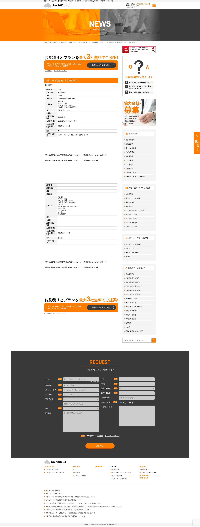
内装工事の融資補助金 (133, 294)
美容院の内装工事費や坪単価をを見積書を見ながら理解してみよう (67, 509)
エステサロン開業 (131, 214)
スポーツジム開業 (131, 226)
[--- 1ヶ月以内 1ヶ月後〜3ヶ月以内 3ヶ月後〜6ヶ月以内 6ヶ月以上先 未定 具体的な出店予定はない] (137, 388)
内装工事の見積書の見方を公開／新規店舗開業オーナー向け (65, 516)
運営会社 (143, 467)
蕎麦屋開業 (129, 156)
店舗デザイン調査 (131, 298)
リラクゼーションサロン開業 (135, 210)
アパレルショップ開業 (133, 290)
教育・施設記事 (117, 476)
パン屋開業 (129, 164)
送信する (100, 446)
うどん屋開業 (130, 152)
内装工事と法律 (131, 302)
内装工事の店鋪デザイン (134, 306)
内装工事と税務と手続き (134, 286)
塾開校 (128, 256)
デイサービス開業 (131, 248)
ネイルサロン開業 (131, 218)
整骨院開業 (129, 206)
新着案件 (49, 85)
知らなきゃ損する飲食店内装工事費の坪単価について (63, 500)
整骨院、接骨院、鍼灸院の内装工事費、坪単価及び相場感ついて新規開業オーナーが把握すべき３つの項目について (83, 506)
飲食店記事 (115, 469)
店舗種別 (77, 472)
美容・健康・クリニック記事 (121, 472)
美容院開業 (129, 194)
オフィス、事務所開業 (133, 244)
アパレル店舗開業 (131, 222)
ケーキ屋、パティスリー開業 (135, 176)
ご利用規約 (48, 71)
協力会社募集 (144, 475)
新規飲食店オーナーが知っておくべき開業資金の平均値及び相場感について (70, 513)
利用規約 (100, 436)
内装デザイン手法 (131, 310)
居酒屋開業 (129, 144)
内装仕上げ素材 (131, 315)
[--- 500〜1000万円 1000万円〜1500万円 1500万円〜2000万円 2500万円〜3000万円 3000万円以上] (137, 384)
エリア (76, 469)
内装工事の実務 (131, 319)
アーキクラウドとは (52, 469)
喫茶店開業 (129, 168)
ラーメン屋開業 (131, 148)
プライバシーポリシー (60, 71)
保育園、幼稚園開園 (132, 252)
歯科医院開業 (130, 202)
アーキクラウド (49, 467)
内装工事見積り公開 (132, 278)
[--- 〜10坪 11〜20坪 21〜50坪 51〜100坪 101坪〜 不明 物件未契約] (137, 379)
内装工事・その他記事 (119, 479)
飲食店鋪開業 (130, 140)
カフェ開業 (129, 160)
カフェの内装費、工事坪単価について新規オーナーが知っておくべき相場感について (73, 503)
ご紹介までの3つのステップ (55, 472)
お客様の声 (98, 467)
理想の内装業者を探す (101, 65)
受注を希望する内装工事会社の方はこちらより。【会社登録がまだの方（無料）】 (76, 155)
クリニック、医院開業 (133, 198)
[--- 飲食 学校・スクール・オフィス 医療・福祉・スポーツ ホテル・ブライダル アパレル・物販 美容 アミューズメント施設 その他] (81, 408)
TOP (67, 42)
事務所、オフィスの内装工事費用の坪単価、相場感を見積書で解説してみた (70, 497)
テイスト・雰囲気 (80, 476)
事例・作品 (76, 467)
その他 (128, 327)
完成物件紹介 (130, 274)
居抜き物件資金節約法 (133, 282)
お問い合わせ (144, 478)
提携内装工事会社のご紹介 (134, 331)
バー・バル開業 (131, 172)
